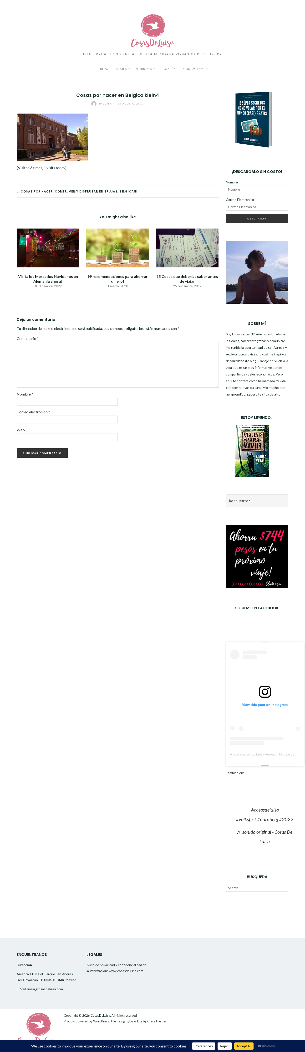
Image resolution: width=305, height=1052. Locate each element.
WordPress (101, 1021)
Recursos (143, 69)
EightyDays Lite (131, 1021)
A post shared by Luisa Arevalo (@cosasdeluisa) (266, 754)
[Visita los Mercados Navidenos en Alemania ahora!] (48, 247)
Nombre (25, 394)
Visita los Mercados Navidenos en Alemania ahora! (48, 278)
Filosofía (168, 69)
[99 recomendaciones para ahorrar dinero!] (117, 247)
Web (21, 429)
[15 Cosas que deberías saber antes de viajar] (187, 247)
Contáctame (194, 69)
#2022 (286, 819)
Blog (104, 69)
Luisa (106, 103)
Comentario (28, 338)
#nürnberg (267, 819)
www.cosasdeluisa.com (126, 971)
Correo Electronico (240, 200)
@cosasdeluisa (264, 809)
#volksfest (246, 819)
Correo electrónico (33, 412)
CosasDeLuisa (100, 1015)
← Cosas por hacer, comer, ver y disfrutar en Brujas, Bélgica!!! (77, 191)
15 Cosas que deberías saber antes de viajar (187, 278)
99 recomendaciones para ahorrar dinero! (117, 278)
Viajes (121, 69)
